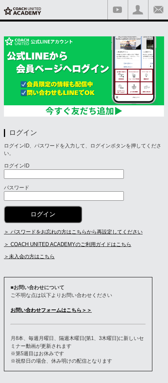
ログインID (16, 166)
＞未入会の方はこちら (29, 256)
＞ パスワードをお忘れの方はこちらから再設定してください (73, 232)
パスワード (16, 188)
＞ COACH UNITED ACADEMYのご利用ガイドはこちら (67, 244)
